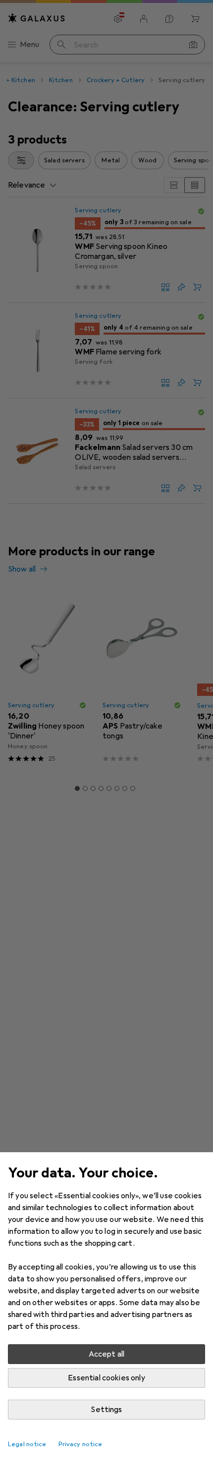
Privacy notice (80, 1444)
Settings (106, 1410)
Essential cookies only (106, 1378)
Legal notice (27, 1444)
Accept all (107, 1354)
